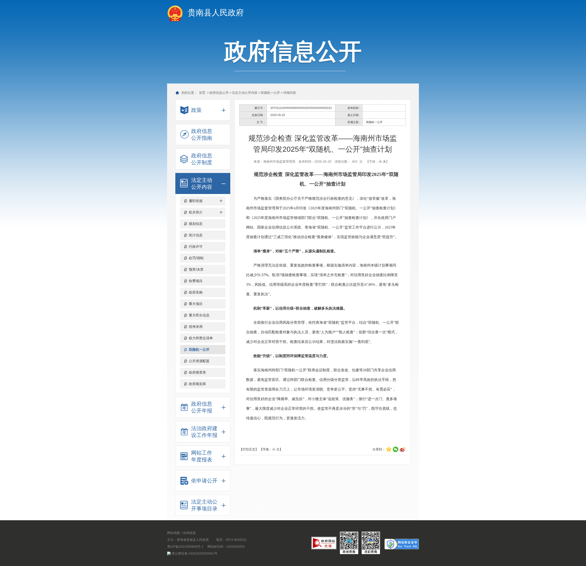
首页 (202, 92)
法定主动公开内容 (245, 92)
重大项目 (196, 304)
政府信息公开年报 (201, 407)
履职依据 (196, 201)
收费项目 (196, 281)
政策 (196, 110)
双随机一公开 (270, 92)
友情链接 (189, 532)
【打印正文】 (248, 449)
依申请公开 (204, 481)
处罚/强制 (196, 258)
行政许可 (196, 246)
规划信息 (196, 224)
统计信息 (196, 235)
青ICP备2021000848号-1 (185, 546)
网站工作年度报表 (201, 456)
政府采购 (196, 292)
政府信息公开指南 (201, 134)
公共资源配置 (199, 361)
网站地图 (173, 532)
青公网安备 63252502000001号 (194, 553)
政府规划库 (197, 384)
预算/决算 (196, 269)
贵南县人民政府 (216, 12)
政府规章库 (197, 372)
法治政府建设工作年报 (204, 431)
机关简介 (196, 212)
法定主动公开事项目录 (204, 505)
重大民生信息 (199, 315)
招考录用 (196, 327)
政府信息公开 (219, 92)
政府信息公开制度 (201, 159)
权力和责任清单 (201, 338)
